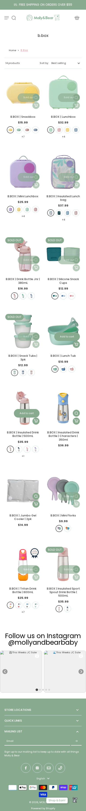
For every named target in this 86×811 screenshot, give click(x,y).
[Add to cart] (76, 421)
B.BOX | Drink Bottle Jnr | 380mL (23, 281)
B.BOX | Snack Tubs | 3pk (22, 357)
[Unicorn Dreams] (76, 213)
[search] (14, 17)
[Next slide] (81, 671)
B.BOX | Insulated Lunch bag (63, 198)
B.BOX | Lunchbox (63, 117)
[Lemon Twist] (10, 130)
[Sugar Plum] (10, 209)
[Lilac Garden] (51, 213)
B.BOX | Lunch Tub (63, 356)
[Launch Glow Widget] (75, 800)
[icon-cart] (77, 17)
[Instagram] (37, 768)
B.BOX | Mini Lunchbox (22, 196)
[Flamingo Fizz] (27, 449)
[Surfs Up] (67, 213)
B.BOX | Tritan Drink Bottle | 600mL (22, 590)
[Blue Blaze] (19, 605)
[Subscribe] (76, 741)
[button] (28, 97)
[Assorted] (67, 528)
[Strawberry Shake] (10, 605)
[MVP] (59, 213)
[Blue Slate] (27, 605)
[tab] (37, 690)
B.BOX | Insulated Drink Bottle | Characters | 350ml (63, 436)
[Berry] (72, 296)
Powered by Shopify (43, 808)
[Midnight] (19, 449)
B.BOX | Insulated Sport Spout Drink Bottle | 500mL (63, 592)
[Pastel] (59, 528)
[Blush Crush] (27, 130)
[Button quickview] (76, 413)
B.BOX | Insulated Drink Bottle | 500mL (23, 434)
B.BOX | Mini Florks (63, 515)
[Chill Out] (35, 130)
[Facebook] (26, 768)
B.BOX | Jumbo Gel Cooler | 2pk (22, 517)
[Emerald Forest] (35, 605)
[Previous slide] (4, 671)
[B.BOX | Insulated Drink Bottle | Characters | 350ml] (63, 408)
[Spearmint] (19, 130)
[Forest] (55, 296)
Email (10, 741)
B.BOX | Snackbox (22, 117)
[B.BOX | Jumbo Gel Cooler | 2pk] (22, 491)
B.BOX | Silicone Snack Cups (63, 281)
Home (12, 50)
